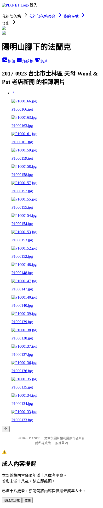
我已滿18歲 (12, 500)
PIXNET (34, 438)
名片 (44, 61)
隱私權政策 (43, 443)
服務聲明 (61, 443)
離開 (27, 500)
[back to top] (6, 429)
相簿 (12, 61)
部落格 (28, 61)
